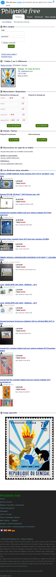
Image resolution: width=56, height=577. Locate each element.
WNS (41, 571)
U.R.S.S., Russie (6, 514)
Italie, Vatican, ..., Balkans (9, 520)
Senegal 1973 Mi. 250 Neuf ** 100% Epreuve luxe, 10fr (20, 194)
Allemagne (4, 511)
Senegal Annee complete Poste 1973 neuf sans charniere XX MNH (24, 239)
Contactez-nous (5, 576)
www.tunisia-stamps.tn (21, 566)
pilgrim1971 (5, 120)
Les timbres (7, 22)
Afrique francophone (7, 508)
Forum (29, 17)
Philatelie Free (26, 11)
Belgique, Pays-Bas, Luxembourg (12, 505)
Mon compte (50, 17)
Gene (3, 104)
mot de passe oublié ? (9, 54)
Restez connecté (9, 43)
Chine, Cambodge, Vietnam (10, 517)
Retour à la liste (6, 65)
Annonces (39, 17)
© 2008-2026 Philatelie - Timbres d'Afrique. (17, 539)
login (3, 30)
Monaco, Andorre (6, 502)
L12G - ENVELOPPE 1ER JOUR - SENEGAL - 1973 (18, 285)
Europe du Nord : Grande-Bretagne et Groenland (17, 527)
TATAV (3, 98)
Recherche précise (21, 22)
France (2, 499)
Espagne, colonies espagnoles (11, 524)
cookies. (20, 2)
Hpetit (3, 109)
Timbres (18, 17)
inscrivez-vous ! (6, 57)
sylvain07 (4, 115)
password (4, 36)
